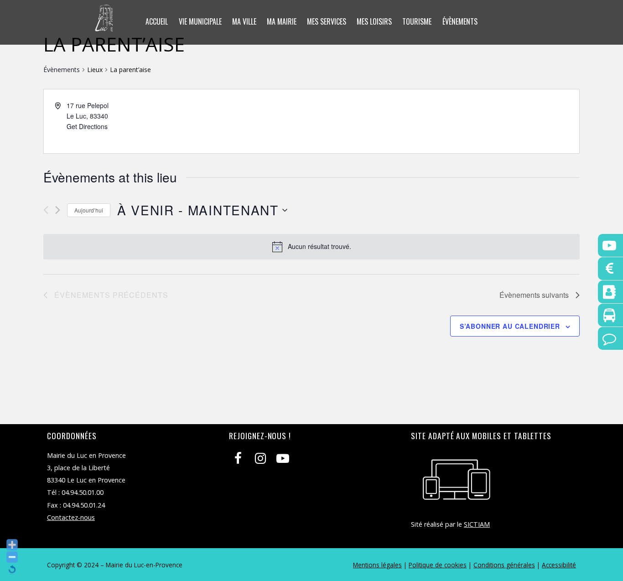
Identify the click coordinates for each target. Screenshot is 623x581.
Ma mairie (281, 21)
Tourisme (416, 21)
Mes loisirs (374, 21)
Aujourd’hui (88, 210)
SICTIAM (477, 524)
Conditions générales (504, 564)
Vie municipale (200, 21)
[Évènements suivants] (57, 210)
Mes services (326, 21)
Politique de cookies (438, 564)
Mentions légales (377, 564)
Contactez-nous (71, 517)
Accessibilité (559, 564)
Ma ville (244, 21)
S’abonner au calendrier (510, 326)
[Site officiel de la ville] (104, 25)
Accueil (156, 21)
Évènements (460, 21)
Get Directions (87, 126)
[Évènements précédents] (45, 210)
